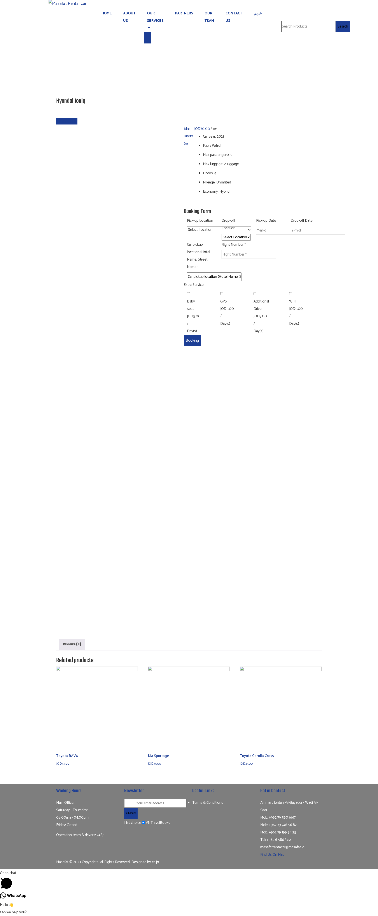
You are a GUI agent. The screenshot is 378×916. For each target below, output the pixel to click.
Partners (184, 13)
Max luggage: (213, 164)
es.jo (155, 862)
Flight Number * (234, 245)
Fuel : (207, 146)
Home (107, 13)
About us (129, 17)
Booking (192, 340)
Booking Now (66, 121)
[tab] (72, 644)
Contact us (234, 17)
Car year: (209, 136)
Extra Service (194, 285)
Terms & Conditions (207, 803)
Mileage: (209, 182)
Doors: (208, 173)
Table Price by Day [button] (188, 136)
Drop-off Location (228, 224)
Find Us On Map (272, 855)
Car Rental (183, 110)
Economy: (211, 191)
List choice (132, 823)
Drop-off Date (302, 221)
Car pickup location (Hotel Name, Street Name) (198, 256)
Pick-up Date (266, 221)
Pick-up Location (200, 221)
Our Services (155, 17)
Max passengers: (216, 155)
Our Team (209, 17)
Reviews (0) (72, 644)
